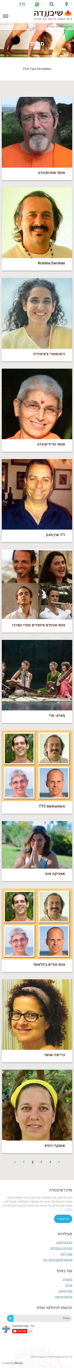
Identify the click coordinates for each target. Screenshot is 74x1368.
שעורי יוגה (66, 1254)
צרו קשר (63, 1219)
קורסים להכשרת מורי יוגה (57, 1260)
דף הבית (68, 27)
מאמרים (67, 1279)
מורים (59, 27)
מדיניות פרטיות (63, 1297)
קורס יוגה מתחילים (61, 1248)
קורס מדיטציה (64, 1242)
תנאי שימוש (65, 1291)
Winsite (19, 1363)
